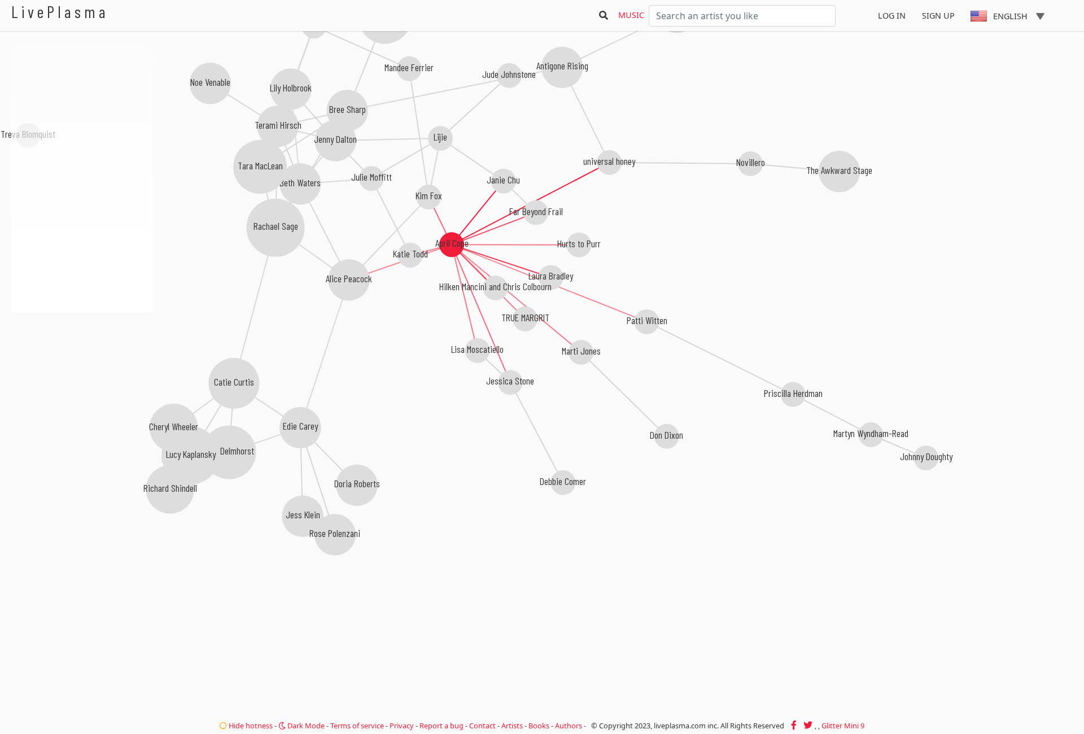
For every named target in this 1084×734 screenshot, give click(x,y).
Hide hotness (250, 725)
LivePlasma (60, 11)
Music (631, 15)
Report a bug (441, 725)
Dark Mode (305, 725)
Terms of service (357, 725)
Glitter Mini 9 (842, 725)
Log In (892, 15)
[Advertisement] (81, 372)
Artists (512, 725)
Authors (568, 725)
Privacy (402, 725)
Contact (482, 725)
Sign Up (938, 15)
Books (538, 725)
